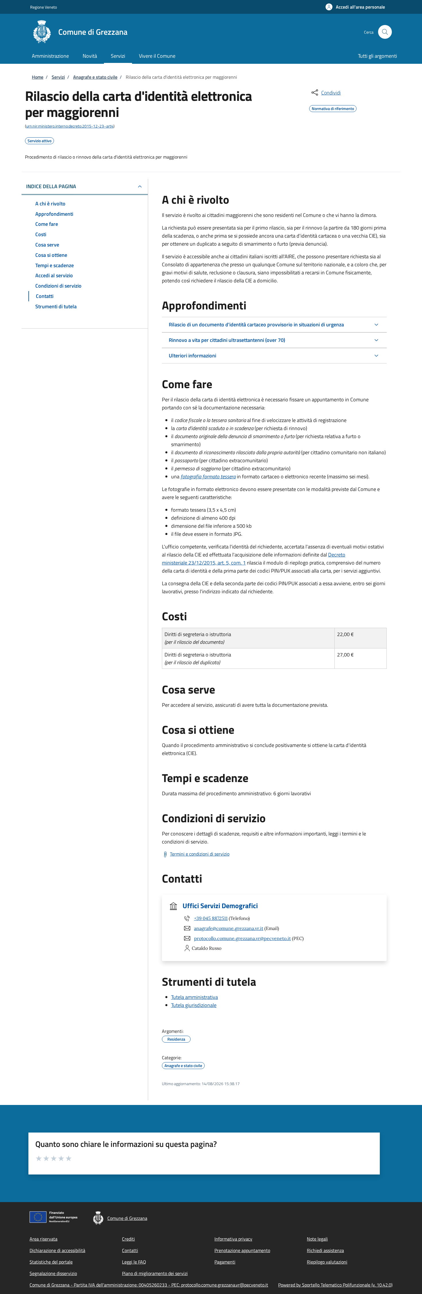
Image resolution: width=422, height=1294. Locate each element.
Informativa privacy (233, 1238)
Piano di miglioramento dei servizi (155, 1273)
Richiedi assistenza (325, 1250)
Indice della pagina (51, 186)
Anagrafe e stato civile (95, 77)
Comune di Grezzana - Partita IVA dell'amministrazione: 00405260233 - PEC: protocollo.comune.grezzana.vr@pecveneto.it (149, 1284)
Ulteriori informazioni (192, 355)
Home (37, 77)
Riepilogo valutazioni (327, 1261)
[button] (355, 7)
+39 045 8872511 (211, 918)
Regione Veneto (43, 7)
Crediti (128, 1238)
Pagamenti (224, 1261)
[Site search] (385, 32)
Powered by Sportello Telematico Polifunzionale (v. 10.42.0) (335, 1284)
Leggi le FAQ (134, 1261)
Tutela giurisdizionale (193, 1005)
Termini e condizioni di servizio (199, 853)
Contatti (130, 1250)
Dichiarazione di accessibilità (57, 1250)
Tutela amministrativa (194, 997)
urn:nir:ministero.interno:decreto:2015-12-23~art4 (69, 126)
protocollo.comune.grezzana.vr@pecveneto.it (242, 938)
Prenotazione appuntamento (242, 1250)
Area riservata (43, 1238)
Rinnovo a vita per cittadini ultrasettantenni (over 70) (227, 340)
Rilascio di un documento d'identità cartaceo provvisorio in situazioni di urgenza (256, 324)
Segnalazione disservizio (53, 1273)
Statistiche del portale (51, 1261)
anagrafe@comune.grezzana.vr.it (228, 928)
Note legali (317, 1238)
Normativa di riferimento (333, 107)
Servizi (58, 77)
